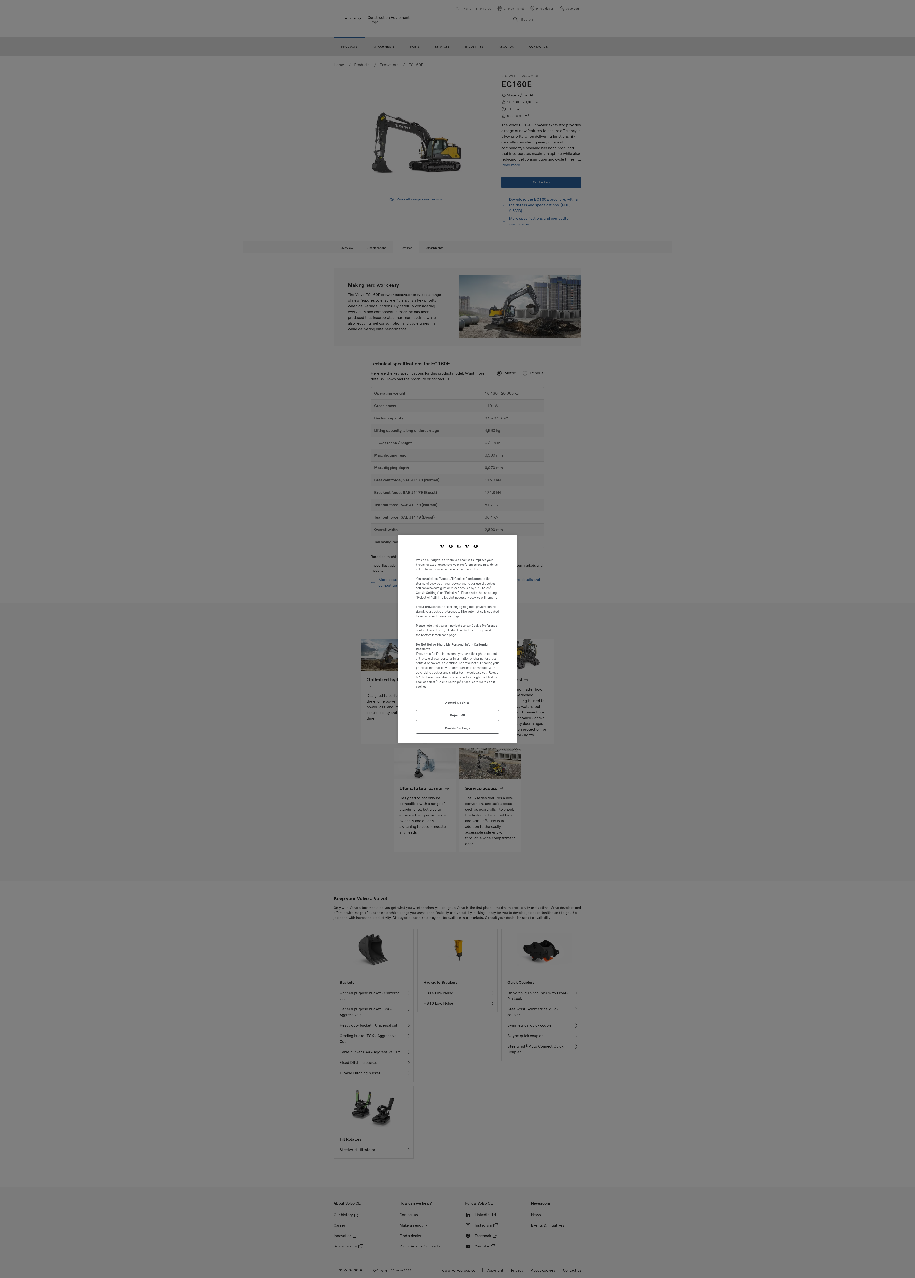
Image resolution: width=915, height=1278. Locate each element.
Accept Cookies (457, 702)
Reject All (457, 715)
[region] (457, 639)
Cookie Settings (457, 728)
